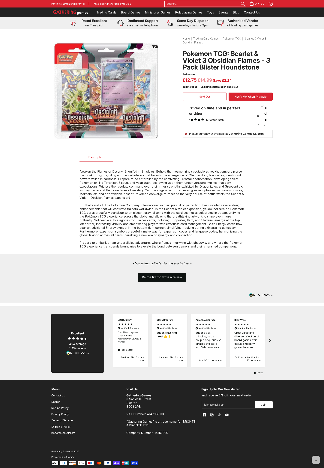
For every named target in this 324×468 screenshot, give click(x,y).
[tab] (96, 158)
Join (263, 404)
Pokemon (189, 74)
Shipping (206, 86)
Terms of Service (62, 420)
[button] (162, 275)
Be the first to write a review (162, 277)
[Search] (243, 4)
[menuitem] (257, 3)
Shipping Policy (60, 426)
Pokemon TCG (232, 38)
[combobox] (202, 4)
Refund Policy (60, 408)
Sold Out (204, 96)
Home (186, 38)
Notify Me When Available (251, 96)
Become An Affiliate (63, 432)
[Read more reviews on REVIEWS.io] (77, 353)
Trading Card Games (206, 38)
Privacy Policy (60, 414)
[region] (189, 340)
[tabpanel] (162, 207)
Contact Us (58, 395)
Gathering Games (60, 451)
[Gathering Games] (71, 12)
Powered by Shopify (62, 457)
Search (55, 401)
